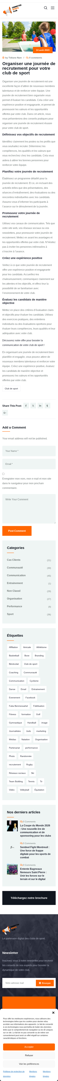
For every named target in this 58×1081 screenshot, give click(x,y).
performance (31, 748)
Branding (39, 655)
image (44, 722)
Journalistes (15, 731)
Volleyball (24, 790)
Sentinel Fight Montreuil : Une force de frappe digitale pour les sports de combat (35, 852)
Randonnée (26, 756)
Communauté (15, 567)
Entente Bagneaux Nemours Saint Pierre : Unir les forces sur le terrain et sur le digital (33, 874)
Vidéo (12, 790)
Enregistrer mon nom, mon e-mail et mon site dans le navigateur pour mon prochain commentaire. (26, 483)
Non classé (14, 591)
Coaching (13, 672)
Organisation (14, 598)
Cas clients (13, 560)
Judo (28, 731)
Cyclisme (34, 681)
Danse (12, 689)
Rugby (29, 764)
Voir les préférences (29, 1064)
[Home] (10, 929)
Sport (10, 614)
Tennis (31, 781)
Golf (38, 714)
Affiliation (13, 647)
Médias (12, 739)
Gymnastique (15, 722)
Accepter (29, 1047)
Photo (12, 756)
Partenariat (14, 748)
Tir (41, 781)
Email (23, 689)
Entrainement (15, 583)
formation (26, 714)
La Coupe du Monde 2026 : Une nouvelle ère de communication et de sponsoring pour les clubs (35, 830)
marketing (41, 731)
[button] (53, 1012)
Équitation (39, 790)
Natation (25, 739)
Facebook (30, 697)
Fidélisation (38, 706)
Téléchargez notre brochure (29, 898)
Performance (14, 606)
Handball (31, 722)
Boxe (26, 655)
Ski (32, 773)
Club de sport (11, 388)
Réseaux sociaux (17, 773)
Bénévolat (14, 664)
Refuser (29, 1055)
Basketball (14, 655)
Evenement (14, 697)
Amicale (27, 647)
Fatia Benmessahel (18, 706)
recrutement (15, 764)
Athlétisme (41, 647)
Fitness (12, 714)
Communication (16, 575)
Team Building (16, 781)
